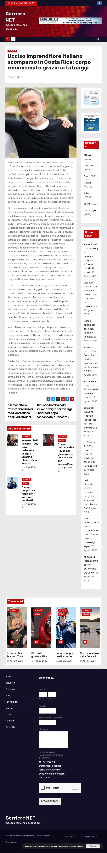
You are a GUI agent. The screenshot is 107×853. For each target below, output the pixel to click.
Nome (43, 689)
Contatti (10, 727)
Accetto (93, 846)
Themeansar (11, 842)
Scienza (88, 193)
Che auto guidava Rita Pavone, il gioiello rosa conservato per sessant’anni (66, 454)
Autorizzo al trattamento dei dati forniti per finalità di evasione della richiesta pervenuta (52, 769)
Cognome (52, 699)
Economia (89, 165)
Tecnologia (90, 210)
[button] (98, 39)
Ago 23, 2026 (16, 661)
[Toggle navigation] (13, 39)
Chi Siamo (69, 836)
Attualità (12, 51)
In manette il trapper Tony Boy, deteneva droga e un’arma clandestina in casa (30, 452)
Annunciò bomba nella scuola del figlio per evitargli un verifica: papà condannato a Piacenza (54, 411)
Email (42, 706)
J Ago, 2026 (30, 467)
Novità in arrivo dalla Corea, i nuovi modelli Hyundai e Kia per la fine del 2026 (91, 359)
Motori (61, 440)
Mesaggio (45, 729)
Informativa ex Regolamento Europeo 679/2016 (51, 755)
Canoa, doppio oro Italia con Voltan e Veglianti (28, 494)
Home (8, 676)
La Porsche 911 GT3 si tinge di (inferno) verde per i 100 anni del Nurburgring (90, 454)
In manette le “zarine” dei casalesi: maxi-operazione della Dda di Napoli (20, 411)
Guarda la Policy (77, 846)
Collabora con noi (89, 836)
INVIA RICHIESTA (50, 801)
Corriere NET (20, 818)
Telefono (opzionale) (50, 717)
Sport (25, 483)
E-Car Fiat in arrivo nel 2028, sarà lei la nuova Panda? (91, 389)
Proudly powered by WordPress (20, 835)
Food (86, 176)
